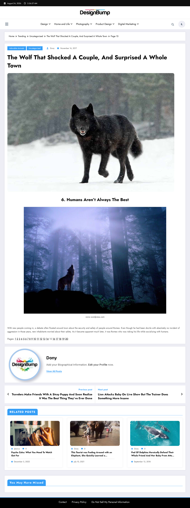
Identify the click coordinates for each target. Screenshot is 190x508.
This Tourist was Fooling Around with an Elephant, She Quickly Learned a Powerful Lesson (91, 454)
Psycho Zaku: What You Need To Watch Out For (31, 454)
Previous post (85, 389)
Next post (103, 389)
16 (54, 339)
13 (44, 339)
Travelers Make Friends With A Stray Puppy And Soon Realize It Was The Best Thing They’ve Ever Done (52, 396)
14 (47, 339)
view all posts (54, 371)
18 (60, 339)
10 (34, 339)
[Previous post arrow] (8, 394)
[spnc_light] (181, 24)
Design (44, 24)
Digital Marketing (127, 24)
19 (63, 339)
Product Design (104, 24)
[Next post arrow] (182, 394)
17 (57, 339)
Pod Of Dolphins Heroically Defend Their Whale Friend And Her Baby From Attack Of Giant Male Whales (152, 454)
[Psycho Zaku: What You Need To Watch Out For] (35, 433)
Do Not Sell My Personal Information (110, 502)
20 (66, 339)
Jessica (17, 448)
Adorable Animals (16, 48)
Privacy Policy (79, 502)
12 (41, 339)
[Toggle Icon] (7, 24)
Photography (82, 24)
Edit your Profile (97, 364)
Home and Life (62, 24)
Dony (52, 48)
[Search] (172, 24)
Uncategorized (35, 48)
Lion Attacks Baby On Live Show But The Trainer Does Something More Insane (133, 396)
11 (38, 339)
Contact (63, 502)
